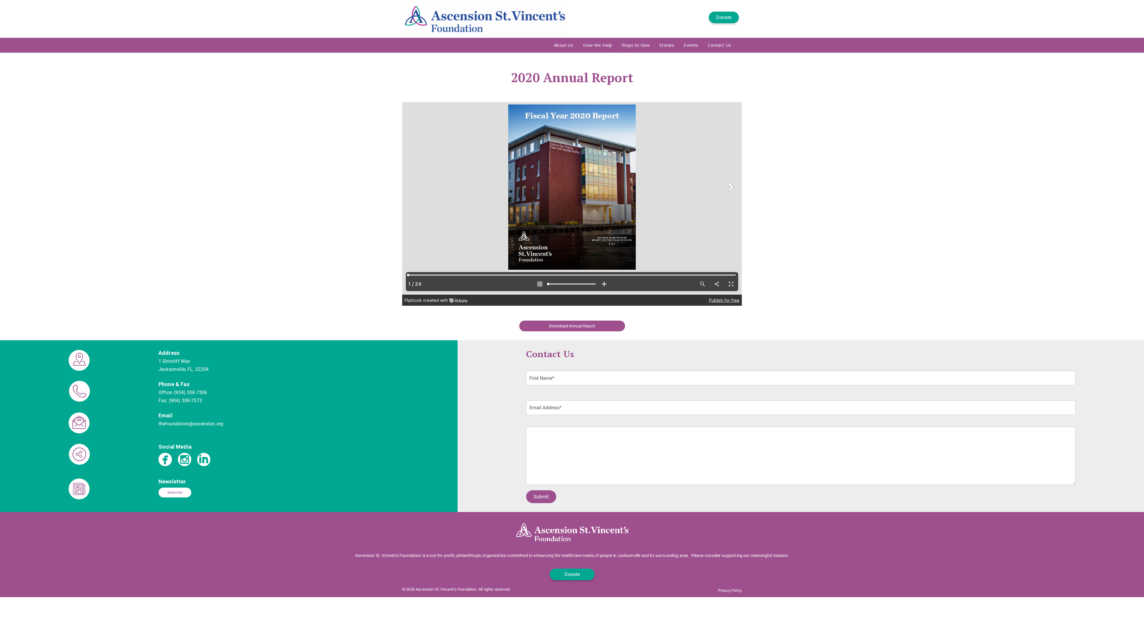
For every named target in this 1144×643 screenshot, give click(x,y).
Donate (723, 17)
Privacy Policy (730, 590)
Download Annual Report (572, 326)
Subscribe (174, 492)
